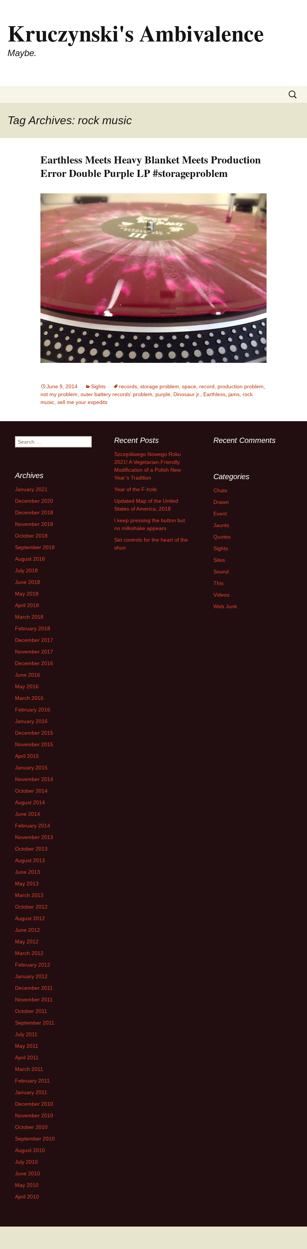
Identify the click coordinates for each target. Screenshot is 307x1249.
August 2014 (30, 802)
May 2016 (27, 686)
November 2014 (34, 779)
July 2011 (26, 1034)
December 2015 (34, 733)
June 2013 (27, 872)
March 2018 (29, 617)
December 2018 (34, 512)
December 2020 (34, 501)
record (207, 386)
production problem (241, 386)
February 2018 (32, 628)
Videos (221, 595)
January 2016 (31, 721)
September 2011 (34, 1023)
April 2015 (27, 756)
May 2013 (27, 884)
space (189, 386)
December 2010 (34, 1104)
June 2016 (27, 675)
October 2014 (31, 791)
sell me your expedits (82, 402)
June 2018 (27, 582)
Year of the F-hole (135, 489)
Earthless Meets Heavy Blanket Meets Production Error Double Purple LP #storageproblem (150, 166)
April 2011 (27, 1057)
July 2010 (26, 1162)
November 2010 (34, 1115)
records (128, 386)
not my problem (58, 394)
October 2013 (31, 849)
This (218, 583)
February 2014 (32, 826)
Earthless (214, 394)
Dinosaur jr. (186, 394)
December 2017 (34, 640)
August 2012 (30, 918)
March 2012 (29, 953)
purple (162, 394)
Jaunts (221, 525)
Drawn (221, 502)
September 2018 (35, 547)
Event (220, 514)
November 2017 (34, 652)
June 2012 (27, 930)
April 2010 (27, 1197)
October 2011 (31, 1011)
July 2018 (26, 570)
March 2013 (29, 895)
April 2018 (27, 605)
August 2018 (30, 559)
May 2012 (27, 942)
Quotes (222, 537)
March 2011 (29, 1069)
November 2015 (34, 744)
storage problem (159, 386)
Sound (221, 572)
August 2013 (30, 860)
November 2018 (34, 524)
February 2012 (32, 965)
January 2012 (31, 976)
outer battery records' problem (116, 394)
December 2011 (34, 988)
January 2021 (31, 489)
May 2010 (27, 1185)
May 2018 (27, 594)
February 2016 (32, 710)
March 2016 (29, 698)
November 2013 (34, 837)
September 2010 (35, 1139)
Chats (220, 490)
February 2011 (32, 1081)
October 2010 (31, 1127)
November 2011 (34, 999)
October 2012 (31, 907)
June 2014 (27, 814)
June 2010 (27, 1173)
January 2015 (31, 768)
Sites (219, 560)
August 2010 (30, 1150)
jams (234, 394)
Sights (98, 386)
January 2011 (31, 1092)
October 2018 (31, 536)
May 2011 (26, 1046)
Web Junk (225, 606)
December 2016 (34, 663)
